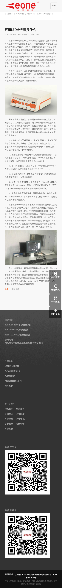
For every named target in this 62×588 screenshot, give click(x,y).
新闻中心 (22, 14)
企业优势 (9, 418)
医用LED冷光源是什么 (20, 30)
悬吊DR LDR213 (12, 370)
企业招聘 (9, 428)
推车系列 (9, 385)
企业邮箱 (20, 414)
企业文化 (20, 418)
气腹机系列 (10, 375)
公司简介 (9, 414)
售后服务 (20, 408)
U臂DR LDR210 (12, 366)
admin (39, 34)
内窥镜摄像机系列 (13, 380)
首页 (15, 14)
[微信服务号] (27, 556)
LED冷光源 (15, 289)
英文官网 (9, 423)
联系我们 (9, 408)
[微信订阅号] (27, 493)
